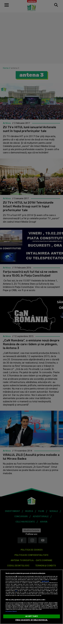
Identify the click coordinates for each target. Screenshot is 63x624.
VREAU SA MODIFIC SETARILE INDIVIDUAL (31, 620)
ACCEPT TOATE (31, 616)
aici (16, 590)
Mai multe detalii (45, 581)
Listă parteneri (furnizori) (11, 611)
